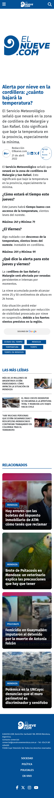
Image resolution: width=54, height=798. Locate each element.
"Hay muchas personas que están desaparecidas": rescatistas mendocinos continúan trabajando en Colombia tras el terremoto (17, 422)
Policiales (27, 770)
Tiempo (33, 347)
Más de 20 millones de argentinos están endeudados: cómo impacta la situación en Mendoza (15, 383)
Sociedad (27, 758)
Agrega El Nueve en (45, 153)
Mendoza (36, 342)
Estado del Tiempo (13, 342)
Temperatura (12, 347)
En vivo (27, 776)
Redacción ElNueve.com (19, 149)
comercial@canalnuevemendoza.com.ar (19, 742)
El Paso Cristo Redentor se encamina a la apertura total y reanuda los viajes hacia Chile (36, 402)
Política (27, 764)
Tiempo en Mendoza (14, 352)
